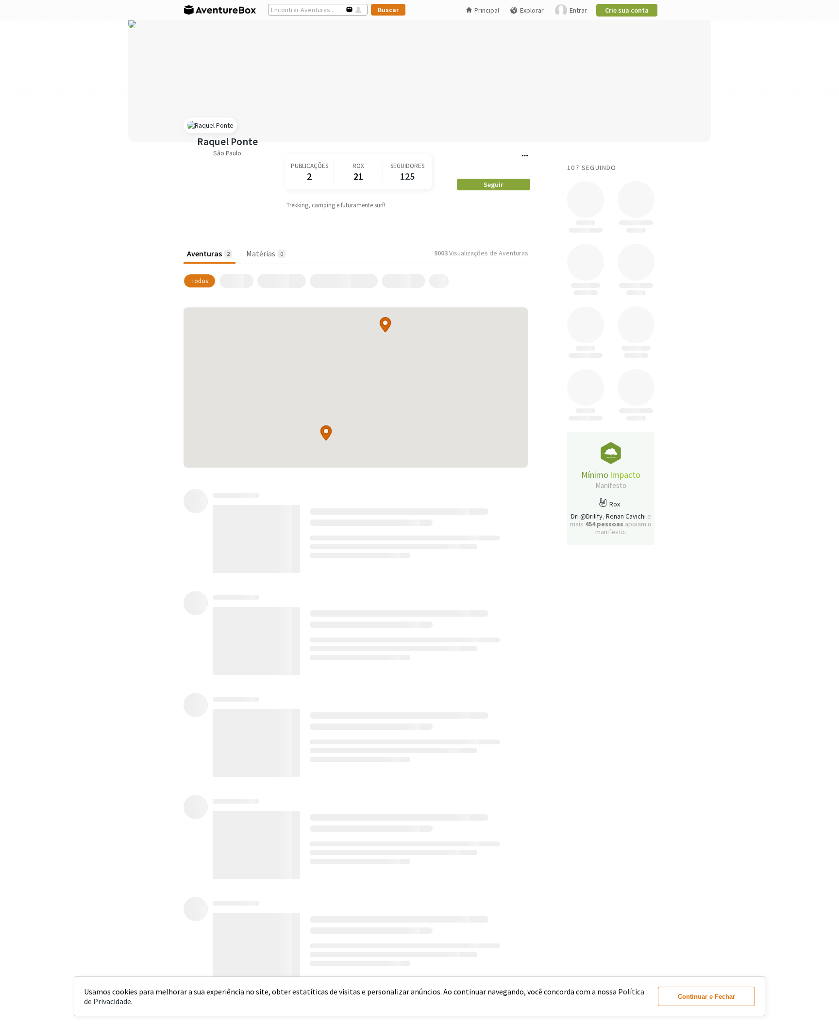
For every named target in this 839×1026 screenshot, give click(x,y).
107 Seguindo (592, 167)
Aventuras (208, 253)
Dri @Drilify (587, 516)
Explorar (532, 10)
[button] (385, 324)
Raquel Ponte (227, 141)
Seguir (493, 184)
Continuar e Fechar (706, 996)
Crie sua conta (627, 10)
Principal (486, 10)
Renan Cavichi (626, 516)
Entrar (578, 10)
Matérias (264, 253)
